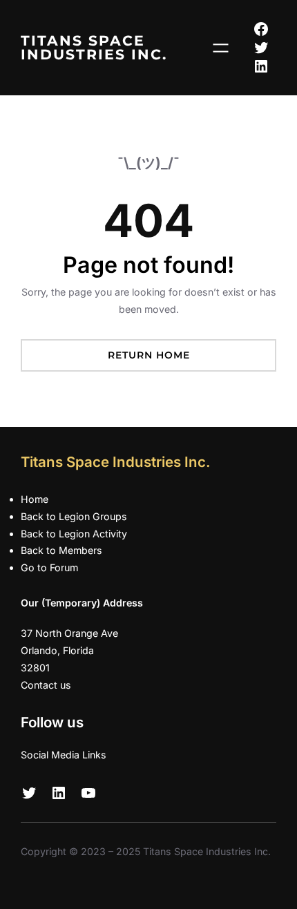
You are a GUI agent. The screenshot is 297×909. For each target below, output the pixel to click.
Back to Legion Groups (74, 516)
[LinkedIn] (261, 66)
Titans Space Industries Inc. (94, 47)
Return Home (149, 355)
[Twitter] (261, 47)
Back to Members (61, 550)
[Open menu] (220, 48)
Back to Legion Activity (74, 533)
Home (34, 499)
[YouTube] (88, 793)
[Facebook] (261, 29)
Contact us (46, 685)
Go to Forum (49, 567)
